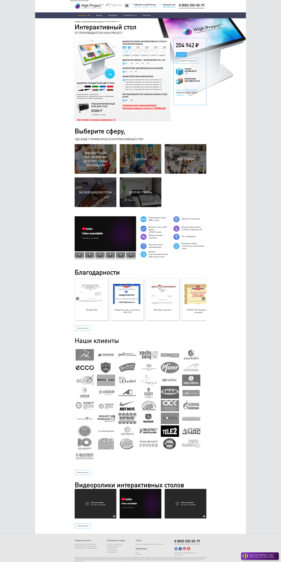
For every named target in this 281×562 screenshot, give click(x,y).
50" (137, 63)
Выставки (185, 159)
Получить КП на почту (188, 61)
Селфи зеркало (112, 552)
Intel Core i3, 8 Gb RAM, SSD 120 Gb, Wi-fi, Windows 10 (143, 85)
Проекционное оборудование (85, 544)
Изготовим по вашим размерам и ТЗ (96, 119)
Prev (77, 298)
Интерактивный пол (114, 546)
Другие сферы (140, 192)
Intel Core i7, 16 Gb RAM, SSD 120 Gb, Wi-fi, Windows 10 (143, 89)
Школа (140, 159)
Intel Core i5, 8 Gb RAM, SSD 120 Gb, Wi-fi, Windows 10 (143, 87)
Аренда (99, 15)
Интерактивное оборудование (93, 21)
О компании (128, 15)
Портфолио (113, 15)
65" (148, 63)
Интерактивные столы (115, 544)
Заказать (181, 54)
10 (126, 71)
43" (132, 63)
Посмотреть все (82, 328)
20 (131, 71)
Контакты (147, 15)
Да (126, 100)
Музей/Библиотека (95, 192)
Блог (137, 552)
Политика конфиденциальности (185, 553)
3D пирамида (111, 548)
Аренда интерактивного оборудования (150, 544)
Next (203, 298)
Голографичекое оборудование (86, 548)
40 (136, 71)
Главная (77, 21)
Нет (132, 100)
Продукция (82, 15)
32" (126, 63)
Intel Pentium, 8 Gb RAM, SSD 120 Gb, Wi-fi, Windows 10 (143, 82)
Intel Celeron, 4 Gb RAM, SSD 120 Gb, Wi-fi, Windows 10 (143, 80)
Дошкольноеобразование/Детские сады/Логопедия (95, 159)
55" (143, 63)
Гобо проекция (112, 550)
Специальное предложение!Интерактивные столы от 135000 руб (144, 107)
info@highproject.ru (169, 7)
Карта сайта (178, 555)
